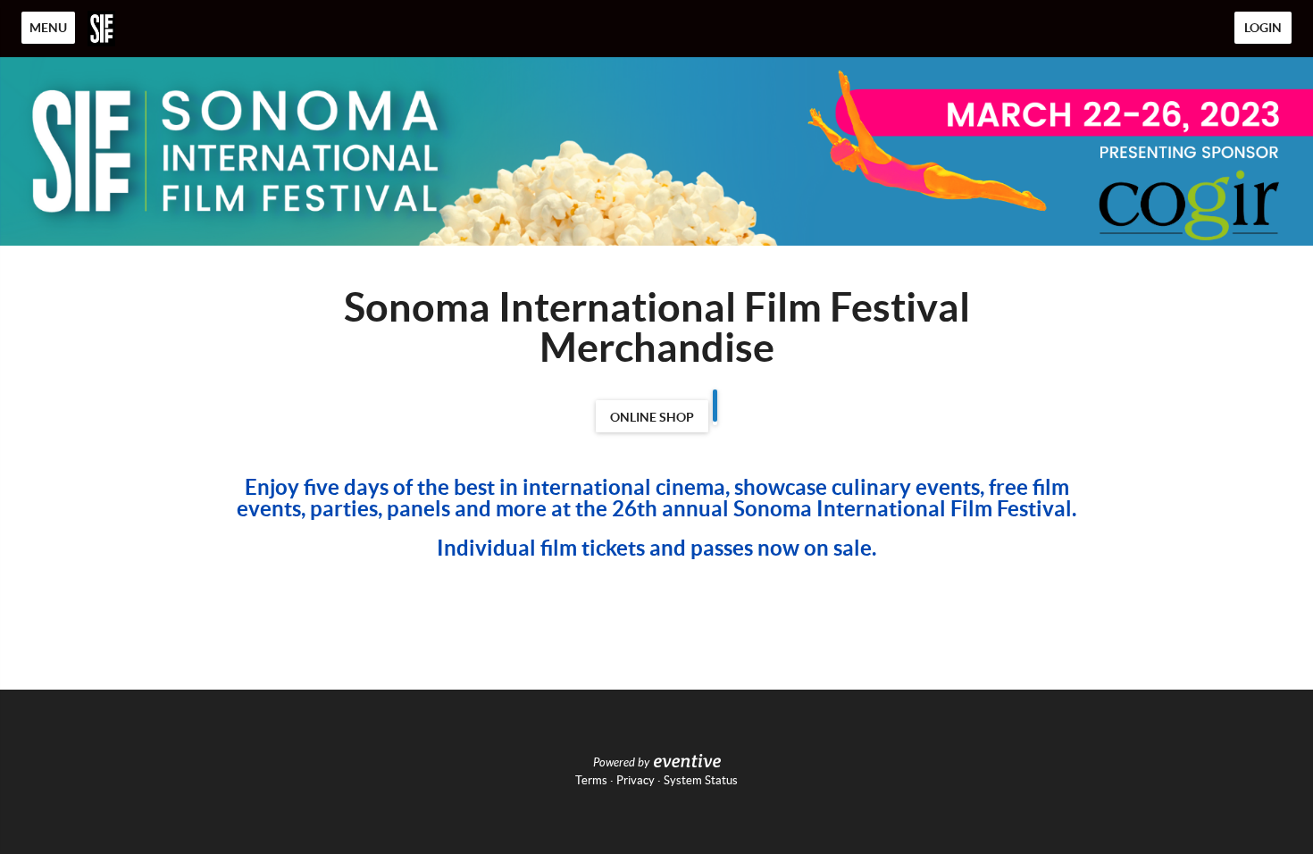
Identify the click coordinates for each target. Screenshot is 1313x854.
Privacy (635, 780)
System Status (701, 780)
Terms (591, 780)
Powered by (621, 763)
